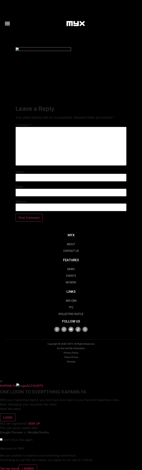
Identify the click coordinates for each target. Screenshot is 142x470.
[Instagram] (64, 329)
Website (21, 201)
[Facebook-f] (57, 329)
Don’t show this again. (17, 439)
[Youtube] (71, 329)
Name (20, 171)
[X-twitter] (85, 329)
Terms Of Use (71, 357)
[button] (8, 23)
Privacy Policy (71, 352)
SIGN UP (34, 423)
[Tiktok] (78, 329)
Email (19, 186)
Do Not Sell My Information (71, 348)
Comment (24, 124)
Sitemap (71, 361)
